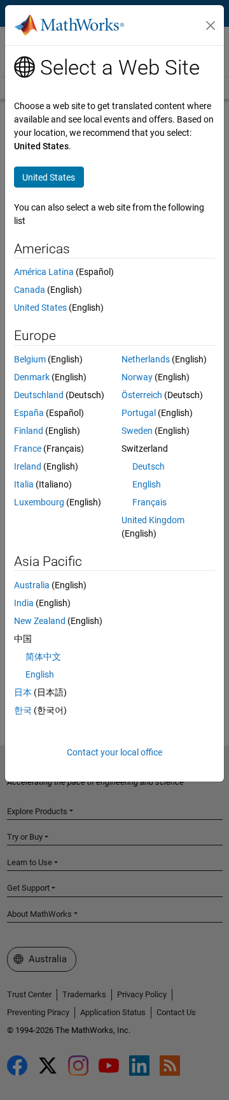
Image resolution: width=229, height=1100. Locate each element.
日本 (23, 692)
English (146, 484)
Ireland (27, 466)
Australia (32, 585)
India (24, 603)
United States (40, 307)
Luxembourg (39, 502)
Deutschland (39, 395)
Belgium (30, 359)
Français (149, 502)
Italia (24, 484)
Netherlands (145, 359)
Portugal (138, 413)
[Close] (210, 25)
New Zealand (40, 621)
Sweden (137, 431)
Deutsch (148, 466)
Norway (137, 377)
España (29, 413)
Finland (28, 431)
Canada (29, 290)
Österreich (141, 395)
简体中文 (43, 656)
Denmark (32, 377)
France (27, 448)
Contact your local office (114, 752)
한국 (23, 710)
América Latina (44, 272)
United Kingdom (152, 520)
